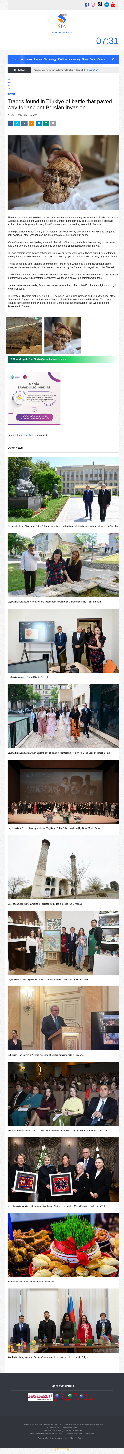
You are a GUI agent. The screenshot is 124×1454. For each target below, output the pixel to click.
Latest (28, 59)
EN (13, 59)
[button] (113, 59)
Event (93, 59)
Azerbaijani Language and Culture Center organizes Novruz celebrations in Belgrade (49, 1357)
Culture (16, 518)
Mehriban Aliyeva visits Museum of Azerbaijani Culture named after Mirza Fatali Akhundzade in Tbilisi (57, 1206)
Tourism (38, 59)
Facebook (29, 435)
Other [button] (100, 59)
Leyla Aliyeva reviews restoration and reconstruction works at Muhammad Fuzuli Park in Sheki (54, 601)
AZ (9, 79)
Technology (50, 59)
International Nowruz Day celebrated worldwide (31, 1281)
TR (9, 88)
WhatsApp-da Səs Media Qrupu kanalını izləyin (39, 359)
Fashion (62, 59)
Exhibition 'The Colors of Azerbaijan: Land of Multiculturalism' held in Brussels (46, 1055)
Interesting (74, 59)
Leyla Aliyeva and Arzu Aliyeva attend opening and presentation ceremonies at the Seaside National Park (59, 752)
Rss (65, 1438)
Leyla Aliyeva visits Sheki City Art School (28, 677)
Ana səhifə (43, 1438)
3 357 (34, 115)
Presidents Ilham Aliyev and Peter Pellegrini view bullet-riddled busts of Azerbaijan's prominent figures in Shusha (63, 526)
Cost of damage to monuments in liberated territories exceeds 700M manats (45, 904)
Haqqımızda (56, 1438)
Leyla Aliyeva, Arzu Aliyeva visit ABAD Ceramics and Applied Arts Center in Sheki (48, 979)
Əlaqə (72, 1438)
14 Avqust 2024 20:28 (18, 115)
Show (85, 59)
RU (9, 82)
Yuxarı (80, 1438)
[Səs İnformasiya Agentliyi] (62, 21)
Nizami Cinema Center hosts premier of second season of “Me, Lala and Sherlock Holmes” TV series (58, 1130)
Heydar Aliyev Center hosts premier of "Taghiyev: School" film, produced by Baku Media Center (54, 828)
